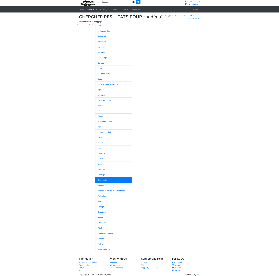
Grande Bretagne (105, 121)
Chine (100, 68)
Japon (100, 143)
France (100, 116)
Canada (101, 63)
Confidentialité (85, 265)
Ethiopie (101, 105)
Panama (101, 185)
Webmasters (115, 265)
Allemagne (102, 36)
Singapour (102, 212)
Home (82, 9)
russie (100, 201)
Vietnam (101, 244)
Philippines (102, 196)
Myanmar (101, 169)
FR (199, 1)
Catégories (114, 9)
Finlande (101, 111)
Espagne (101, 95)
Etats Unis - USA (104, 100)
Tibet (100, 228)
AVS (198, 275)
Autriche (101, 47)
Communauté (135, 9)
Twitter (177, 268)
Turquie (101, 239)
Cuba (100, 79)
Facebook (177, 262)
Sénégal (101, 207)
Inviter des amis (116, 268)
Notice (144, 262)
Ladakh (101, 159)
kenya (100, 148)
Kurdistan (101, 153)
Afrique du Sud (104, 31)
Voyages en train (104, 249)
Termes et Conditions (88, 262)
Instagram (178, 265)
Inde (99, 127)
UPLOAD (195, 9)
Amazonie (102, 42)
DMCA (81, 268)
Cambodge (102, 58)
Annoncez (114, 262)
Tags (124, 9)
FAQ (142, 265)
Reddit (177, 270)
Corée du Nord (104, 73)
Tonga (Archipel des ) (106, 233)
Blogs (105, 9)
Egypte (101, 89)
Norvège (101, 175)
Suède (100, 217)
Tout (99, 26)
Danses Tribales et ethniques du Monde (114, 84)
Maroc (100, 164)
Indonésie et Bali (104, 132)
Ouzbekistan (103, 180)
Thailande (102, 223)
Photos (99, 9)
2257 (81, 270)
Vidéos (90, 9)
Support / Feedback (149, 268)
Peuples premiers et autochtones (111, 191)
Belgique (101, 52)
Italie (100, 137)
